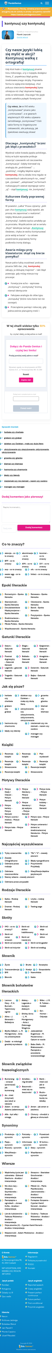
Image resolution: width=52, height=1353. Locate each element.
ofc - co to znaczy (39, 570)
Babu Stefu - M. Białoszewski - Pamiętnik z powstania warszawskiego (38, 1050)
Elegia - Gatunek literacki (26, 649)
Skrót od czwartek (13, 943)
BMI (6, 973)
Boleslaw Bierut (9, 1324)
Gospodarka (44, 970)
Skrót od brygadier (39, 943)
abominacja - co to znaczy (27, 556)
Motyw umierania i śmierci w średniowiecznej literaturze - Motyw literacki (39, 830)
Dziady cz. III (7, 1293)
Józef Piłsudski (8, 1336)
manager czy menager (14, 487)
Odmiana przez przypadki (17, 882)
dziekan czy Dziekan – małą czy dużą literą (23, 444)
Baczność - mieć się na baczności (27, 1090)
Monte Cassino (9, 1332)
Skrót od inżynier (12, 948)
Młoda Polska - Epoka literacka (19, 624)
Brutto (28, 965)
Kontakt (31, 1268)
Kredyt (29, 970)
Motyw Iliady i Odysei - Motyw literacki (8, 795)
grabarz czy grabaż (13, 438)
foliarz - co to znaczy (40, 574)
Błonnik (8, 977)
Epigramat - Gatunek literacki (44, 649)
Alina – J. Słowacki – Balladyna (10, 1020)
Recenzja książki (12, 772)
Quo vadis (6, 1297)
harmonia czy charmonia (15, 470)
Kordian (5, 1285)
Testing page (36, 907)
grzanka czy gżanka (13, 458)
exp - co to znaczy (13, 570)
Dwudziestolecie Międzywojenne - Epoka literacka (13, 611)
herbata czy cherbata (13, 432)
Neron (4, 1317)
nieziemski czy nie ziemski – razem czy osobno (25, 481)
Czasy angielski (35, 1289)
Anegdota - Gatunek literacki (44, 659)
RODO (31, 1265)
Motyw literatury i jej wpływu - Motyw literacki (27, 808)
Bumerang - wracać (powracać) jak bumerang (10, 1085)
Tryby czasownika (13, 853)
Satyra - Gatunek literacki (9, 649)
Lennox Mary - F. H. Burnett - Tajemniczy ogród (10, 1006)
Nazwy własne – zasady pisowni (19, 877)
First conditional (35, 1303)
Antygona (6, 1289)
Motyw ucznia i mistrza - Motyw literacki (12, 820)
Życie (7, 965)
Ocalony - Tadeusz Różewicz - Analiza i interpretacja (40, 1217)
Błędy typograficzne (40, 861)
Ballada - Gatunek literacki (26, 659)
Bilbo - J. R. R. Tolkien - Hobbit (45, 1003)
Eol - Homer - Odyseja (43, 1014)
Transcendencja (12, 970)
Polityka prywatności (37, 1261)
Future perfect (34, 1299)
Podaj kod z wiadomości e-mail (24, 394)
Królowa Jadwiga (10, 1320)
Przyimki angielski (36, 1307)
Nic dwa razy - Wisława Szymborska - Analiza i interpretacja (11, 1192)
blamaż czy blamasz (13, 464)
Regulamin (32, 1257)
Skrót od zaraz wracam (8, 937)
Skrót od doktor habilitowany (27, 930)
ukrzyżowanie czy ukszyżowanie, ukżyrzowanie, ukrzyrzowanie (27, 715)
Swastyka (43, 965)
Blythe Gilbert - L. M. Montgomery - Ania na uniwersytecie (14, 1034)
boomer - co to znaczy (43, 556)
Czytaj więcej (22, 37)
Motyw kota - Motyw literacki (44, 792)
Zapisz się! (26, 380)
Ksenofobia (36, 973)
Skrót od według (38, 948)
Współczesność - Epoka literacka (20, 629)
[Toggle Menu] (47, 3)
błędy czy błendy (12, 475)
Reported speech (35, 1285)
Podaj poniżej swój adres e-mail (23, 356)
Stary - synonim (38, 1148)
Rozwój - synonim (13, 1148)
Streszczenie (10, 767)
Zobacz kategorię (26, 14)
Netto (33, 977)
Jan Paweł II (7, 1328)
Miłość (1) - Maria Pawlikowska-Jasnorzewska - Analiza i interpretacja (38, 1192)
